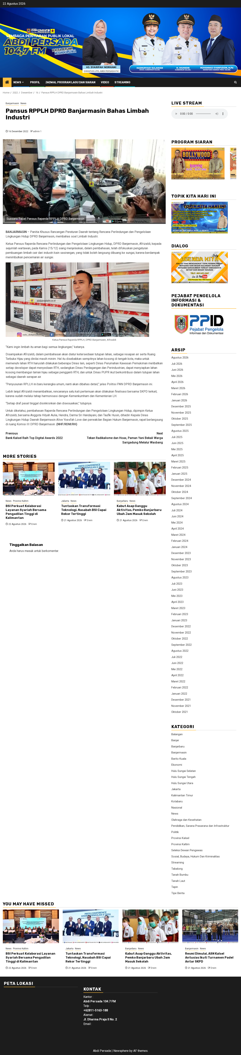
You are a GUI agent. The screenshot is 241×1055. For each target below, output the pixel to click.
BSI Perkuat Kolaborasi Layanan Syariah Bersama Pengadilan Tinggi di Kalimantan (26, 511)
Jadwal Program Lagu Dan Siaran (70, 82)
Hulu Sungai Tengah (183, 777)
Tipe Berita (178, 893)
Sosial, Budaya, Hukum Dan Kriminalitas (195, 856)
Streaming (122, 82)
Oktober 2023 (179, 565)
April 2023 (177, 602)
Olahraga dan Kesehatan (186, 820)
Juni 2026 (177, 369)
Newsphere (121, 1051)
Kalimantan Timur (182, 795)
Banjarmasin (12, 103)
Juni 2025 (177, 443)
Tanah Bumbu (179, 874)
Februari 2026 (179, 394)
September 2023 (181, 571)
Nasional (176, 807)
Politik (175, 832)
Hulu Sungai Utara (182, 783)
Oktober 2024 (179, 492)
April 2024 (177, 528)
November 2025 (181, 412)
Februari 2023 (179, 614)
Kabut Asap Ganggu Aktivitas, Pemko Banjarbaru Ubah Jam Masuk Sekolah (139, 510)
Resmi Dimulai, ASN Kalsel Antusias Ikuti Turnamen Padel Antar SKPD (209, 957)
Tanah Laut (178, 881)
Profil (35, 82)
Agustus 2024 (179, 504)
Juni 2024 (177, 516)
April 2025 (177, 455)
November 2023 (181, 559)
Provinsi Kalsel (180, 838)
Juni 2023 (177, 589)
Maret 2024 (178, 535)
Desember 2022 (181, 626)
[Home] (7, 82)
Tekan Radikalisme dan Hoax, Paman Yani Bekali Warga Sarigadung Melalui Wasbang (125, 438)
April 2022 (177, 675)
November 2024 (181, 486)
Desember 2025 (181, 406)
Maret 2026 (178, 388)
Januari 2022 (179, 693)
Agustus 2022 (179, 651)
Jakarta (65, 501)
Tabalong (177, 868)
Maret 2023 (178, 608)
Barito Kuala (178, 758)
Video (105, 82)
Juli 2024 (176, 510)
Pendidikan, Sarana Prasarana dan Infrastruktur (200, 826)
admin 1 (37, 131)
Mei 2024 (176, 522)
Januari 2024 (179, 547)
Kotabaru (177, 801)
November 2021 (181, 706)
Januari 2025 (179, 473)
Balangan (177, 734)
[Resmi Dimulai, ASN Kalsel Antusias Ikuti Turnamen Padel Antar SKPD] (210, 926)
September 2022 (181, 644)
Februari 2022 (179, 687)
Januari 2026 (179, 400)
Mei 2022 (176, 669)
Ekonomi (176, 764)
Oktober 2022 (179, 638)
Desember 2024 (181, 479)
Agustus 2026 (179, 357)
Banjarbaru (122, 501)
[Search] (235, 82)
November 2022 (181, 632)
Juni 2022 (177, 663)
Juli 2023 (176, 583)
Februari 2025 (179, 467)
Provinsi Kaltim (20, 501)
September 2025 (181, 425)
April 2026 (177, 382)
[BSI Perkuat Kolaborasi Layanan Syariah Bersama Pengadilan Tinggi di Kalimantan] (29, 479)
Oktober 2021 (179, 712)
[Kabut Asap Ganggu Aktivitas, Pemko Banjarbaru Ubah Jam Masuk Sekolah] (140, 479)
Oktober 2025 (179, 418)
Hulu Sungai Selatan (183, 771)
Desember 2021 (181, 699)
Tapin (174, 887)
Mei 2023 (176, 596)
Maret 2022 (178, 681)
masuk (29, 551)
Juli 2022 (176, 657)
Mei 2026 (176, 376)
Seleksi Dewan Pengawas (187, 850)
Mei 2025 (176, 449)
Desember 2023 (181, 553)
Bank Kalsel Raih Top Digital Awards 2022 (34, 436)
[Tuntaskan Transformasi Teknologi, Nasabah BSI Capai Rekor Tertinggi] (84, 479)
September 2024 (181, 498)
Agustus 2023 (179, 577)
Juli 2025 (176, 437)
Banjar (175, 740)
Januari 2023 (179, 620)
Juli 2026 (176, 363)
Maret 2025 (178, 461)
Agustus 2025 (179, 431)
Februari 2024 (179, 541)
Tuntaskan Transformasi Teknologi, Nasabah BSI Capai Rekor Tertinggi (83, 510)
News (17, 82)
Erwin (34, 524)
